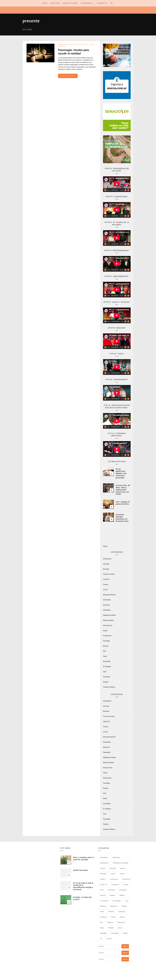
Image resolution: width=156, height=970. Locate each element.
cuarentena (115, 884)
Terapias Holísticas (109, 687)
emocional (111, 890)
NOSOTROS (55, 3)
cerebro (102, 879)
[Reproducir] (105, 190)
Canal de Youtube (109, 574)
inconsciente (104, 901)
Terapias (62, 46)
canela (122, 873)
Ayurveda (106, 564)
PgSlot (105, 546)
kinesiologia (117, 901)
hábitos (121, 895)
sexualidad (114, 933)
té (101, 938)
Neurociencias (107, 625)
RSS (104, 651)
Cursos (105, 589)
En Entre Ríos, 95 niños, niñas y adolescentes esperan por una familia (123, 489)
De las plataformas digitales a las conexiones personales (121, 473)
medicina (103, 906)
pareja (113, 917)
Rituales (105, 646)
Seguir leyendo (67, 75)
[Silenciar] (125, 190)
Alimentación (107, 559)
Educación (106, 605)
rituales (111, 928)
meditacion (113, 906)
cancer (113, 873)
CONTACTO (102, 3)
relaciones (121, 922)
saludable (103, 933)
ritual (102, 928)
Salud (92, 44)
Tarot (104, 671)
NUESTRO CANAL (70, 3)
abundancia (104, 857)
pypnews (110, 922)
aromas (102, 868)
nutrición (111, 911)
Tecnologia (106, 676)
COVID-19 (106, 579)
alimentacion (104, 863)
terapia (125, 933)
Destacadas (107, 600)
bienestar (103, 873)
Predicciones (107, 635)
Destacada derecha (109, 594)
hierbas (112, 895)
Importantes (73, 44)
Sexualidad (106, 661)
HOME (44, 3)
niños (102, 911)
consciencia (114, 879)
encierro (103, 895)
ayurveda (113, 868)
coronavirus (126, 879)
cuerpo (125, 884)
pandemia (103, 917)
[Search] (112, 3)
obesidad (122, 911)
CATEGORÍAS (86, 3)
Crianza (105, 584)
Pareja (105, 630)
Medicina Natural (108, 620)
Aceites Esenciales (80, 870)
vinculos (109, 938)
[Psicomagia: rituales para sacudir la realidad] (40, 53)
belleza (122, 868)
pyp (101, 922)
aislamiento (116, 857)
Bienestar (63, 44)
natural (124, 906)
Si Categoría (107, 666)
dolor (102, 890)
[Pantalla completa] (128, 190)
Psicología (84, 44)
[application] (117, 184)
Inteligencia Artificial (109, 615)
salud (120, 928)
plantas (122, 917)
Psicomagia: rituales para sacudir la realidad (73, 51)
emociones (123, 890)
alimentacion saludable (120, 863)
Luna (126, 901)
